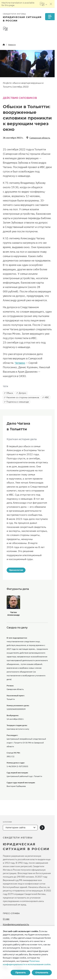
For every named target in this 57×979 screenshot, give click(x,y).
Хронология (16, 570)
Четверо (20, 363)
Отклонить (41, 972)
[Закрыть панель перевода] (51, 4)
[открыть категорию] (42, 827)
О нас (6, 919)
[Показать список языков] (43, 4)
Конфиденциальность (16, 924)
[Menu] (50, 16)
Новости (12, 44)
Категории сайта (15, 827)
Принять (20, 972)
